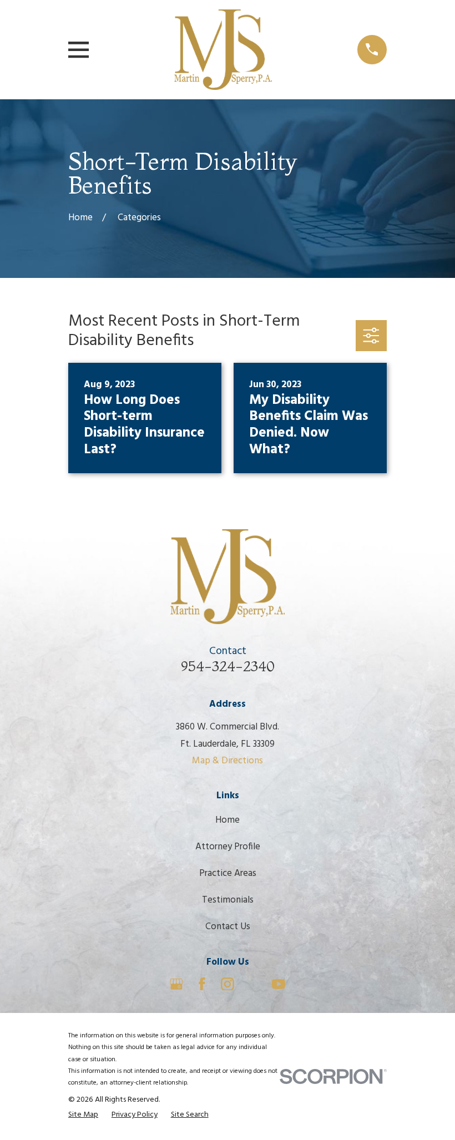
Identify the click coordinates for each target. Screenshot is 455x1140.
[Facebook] (202, 984)
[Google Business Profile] (176, 984)
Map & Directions (227, 760)
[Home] (223, 49)
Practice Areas (227, 873)
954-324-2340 (228, 666)
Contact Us (227, 926)
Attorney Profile (227, 846)
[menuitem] (83, 1115)
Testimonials (228, 900)
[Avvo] (253, 984)
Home (227, 820)
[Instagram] (227, 984)
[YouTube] (278, 984)
